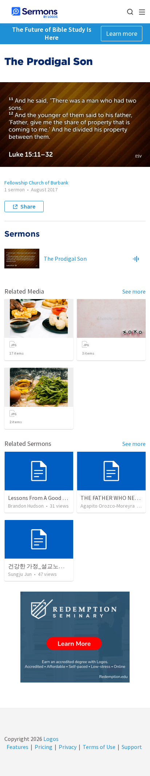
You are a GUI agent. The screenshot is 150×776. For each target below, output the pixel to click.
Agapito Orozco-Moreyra (107, 505)
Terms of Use (99, 746)
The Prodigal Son (65, 258)
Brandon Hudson (26, 505)
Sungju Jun (20, 574)
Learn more (121, 33)
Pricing (43, 746)
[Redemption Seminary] (75, 637)
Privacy (67, 746)
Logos (50, 738)
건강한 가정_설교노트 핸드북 (45, 566)
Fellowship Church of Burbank (36, 182)
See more (134, 291)
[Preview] (135, 258)
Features (17, 746)
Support (132, 746)
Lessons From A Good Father (43, 497)
